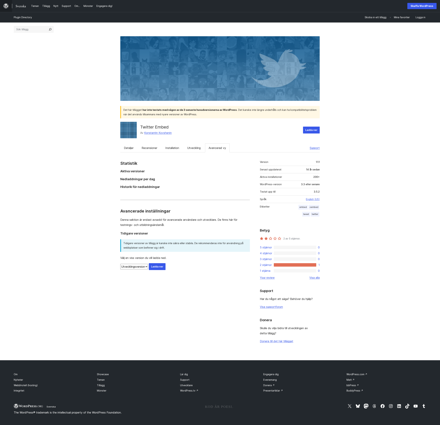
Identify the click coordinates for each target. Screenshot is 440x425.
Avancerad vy (217, 148)
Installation (172, 148)
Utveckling (194, 148)
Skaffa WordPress (422, 5)
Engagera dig (271, 374)
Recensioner (149, 148)
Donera (269, 385)
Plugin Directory (23, 17)
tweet (306, 214)
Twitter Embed (154, 127)
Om (16, 374)
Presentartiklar (273, 390)
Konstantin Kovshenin (158, 133)
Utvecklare (186, 385)
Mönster (101, 390)
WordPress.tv (189, 390)
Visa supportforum (271, 307)
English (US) (313, 199)
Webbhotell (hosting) (26, 385)
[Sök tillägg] (50, 29)
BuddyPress (354, 390)
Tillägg (101, 385)
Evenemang (270, 379)
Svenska (51, 406)
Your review (267, 277)
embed (303, 207)
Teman (101, 379)
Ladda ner (311, 129)
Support (315, 148)
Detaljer (129, 148)
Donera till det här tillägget (276, 341)
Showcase (103, 374)
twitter (315, 214)
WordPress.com (356, 374)
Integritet (19, 390)
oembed (314, 207)
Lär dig (184, 374)
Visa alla (314, 277)
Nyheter (18, 379)
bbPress (352, 385)
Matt (350, 379)
